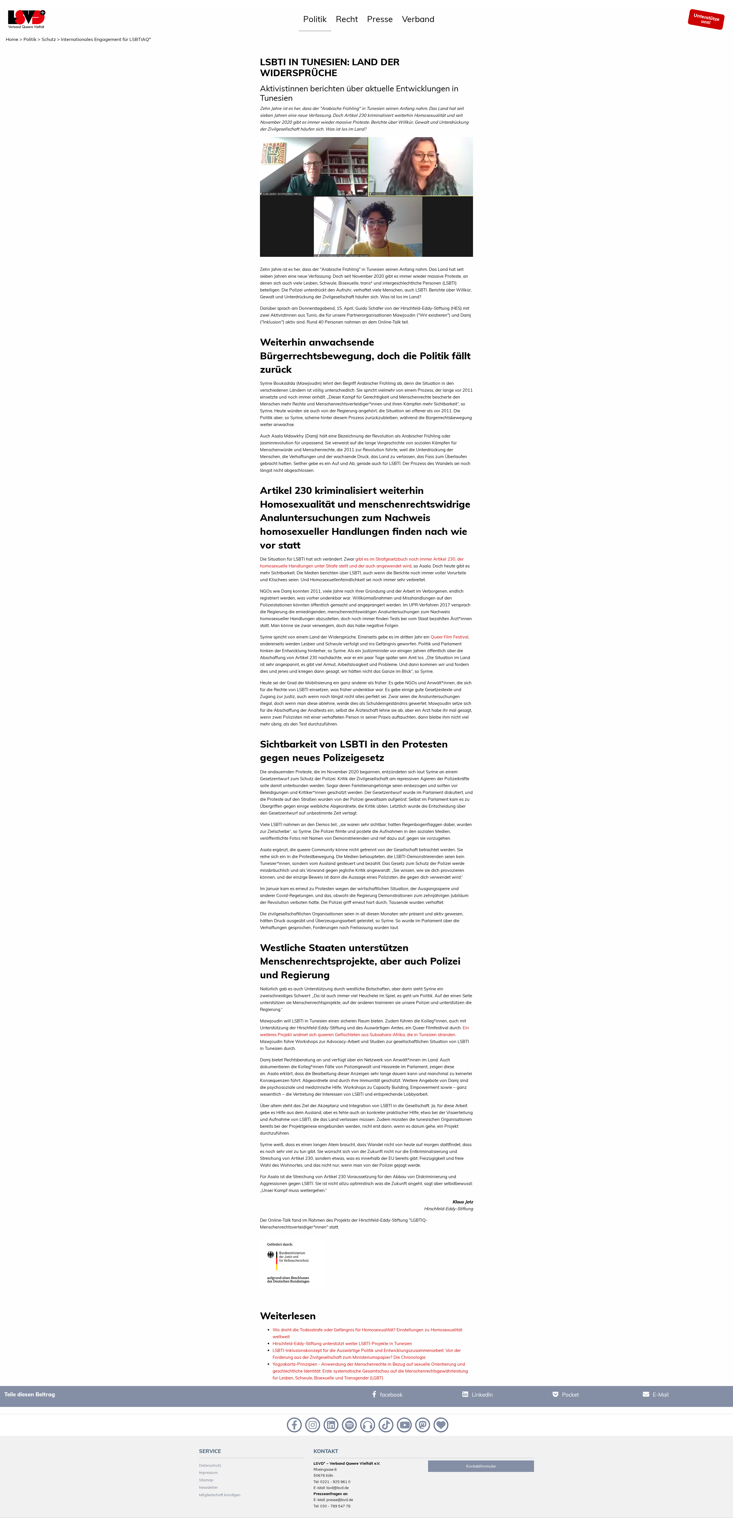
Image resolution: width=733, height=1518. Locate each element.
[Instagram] (312, 1424)
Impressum (208, 1472)
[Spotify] (349, 1424)
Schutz (49, 39)
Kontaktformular (481, 1466)
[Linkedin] (330, 1424)
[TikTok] (385, 1424)
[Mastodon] (422, 1424)
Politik (315, 19)
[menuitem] (315, 19)
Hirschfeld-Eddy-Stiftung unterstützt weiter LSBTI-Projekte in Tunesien (342, 1343)
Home (12, 39)
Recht (347, 19)
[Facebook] (294, 1424)
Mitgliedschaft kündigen (220, 1495)
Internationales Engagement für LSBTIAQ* (106, 39)
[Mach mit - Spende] (439, 1424)
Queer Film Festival (449, 637)
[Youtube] (404, 1424)
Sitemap (206, 1480)
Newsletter (208, 1487)
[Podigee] (367, 1424)
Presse (380, 19)
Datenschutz (210, 1465)
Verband (418, 19)
